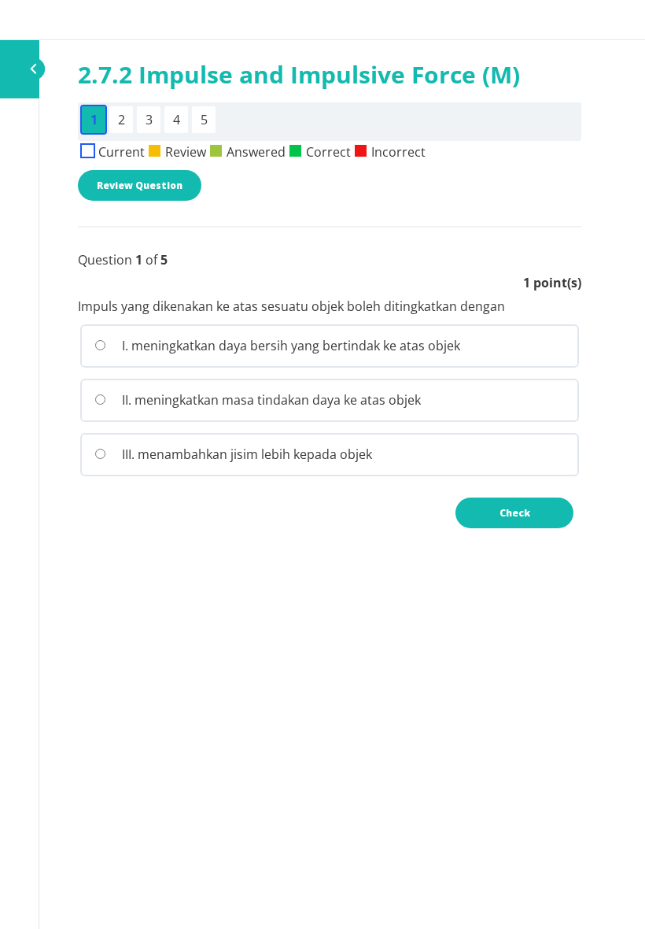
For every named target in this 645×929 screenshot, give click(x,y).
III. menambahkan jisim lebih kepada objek (245, 454)
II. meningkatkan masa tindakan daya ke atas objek (270, 400)
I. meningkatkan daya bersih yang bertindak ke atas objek (289, 345)
